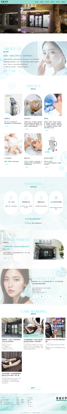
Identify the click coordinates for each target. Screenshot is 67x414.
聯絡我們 (63, 1)
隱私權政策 (34, 412)
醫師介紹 (47, 1)
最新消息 (52, 1)
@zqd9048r (6, 399)
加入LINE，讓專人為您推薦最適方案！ (34, 223)
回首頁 (18, 399)
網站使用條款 (38, 412)
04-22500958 (5, 400)
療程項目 (42, 1)
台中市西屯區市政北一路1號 (8, 404)
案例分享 (58, 1)
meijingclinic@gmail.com (8, 402)
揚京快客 (25, 412)
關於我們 (36, 1)
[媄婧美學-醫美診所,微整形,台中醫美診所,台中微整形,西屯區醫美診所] (4, 2)
